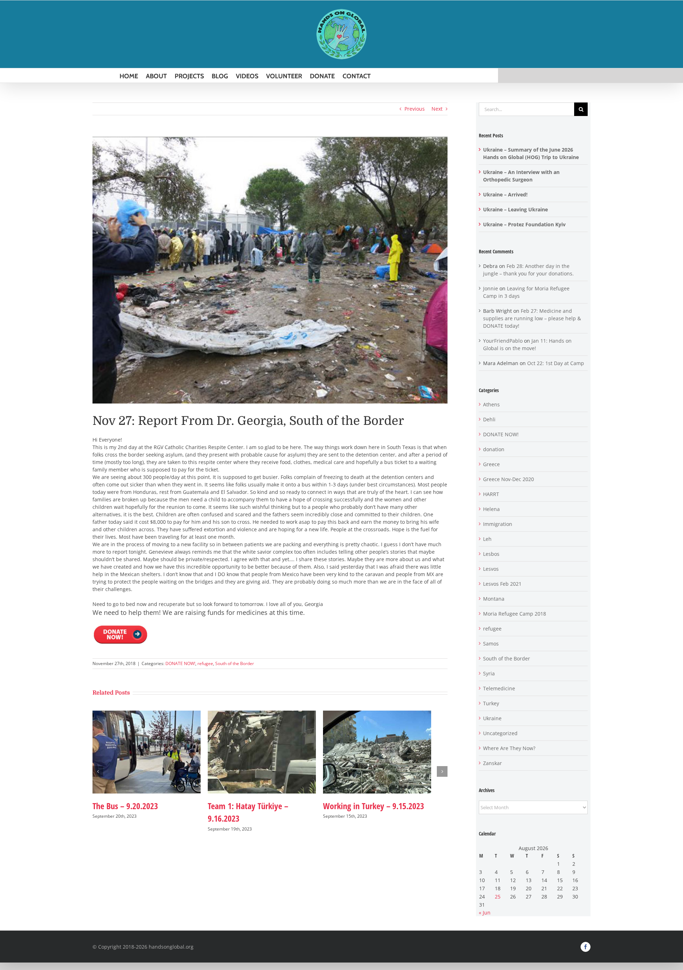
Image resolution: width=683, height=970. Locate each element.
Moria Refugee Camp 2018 (514, 613)
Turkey (491, 703)
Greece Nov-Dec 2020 (508, 479)
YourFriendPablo (503, 340)
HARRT (491, 494)
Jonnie (490, 288)
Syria (489, 673)
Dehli (489, 419)
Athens (491, 404)
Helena (491, 509)
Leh (487, 539)
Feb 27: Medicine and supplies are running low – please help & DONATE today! (532, 318)
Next (437, 108)
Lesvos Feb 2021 (502, 583)
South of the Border (234, 663)
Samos (491, 643)
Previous (414, 108)
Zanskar (492, 763)
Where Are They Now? (509, 748)
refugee (205, 663)
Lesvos (491, 568)
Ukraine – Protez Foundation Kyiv (524, 224)
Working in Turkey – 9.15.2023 (384, 810)
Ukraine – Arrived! (505, 194)
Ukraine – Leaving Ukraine (515, 209)
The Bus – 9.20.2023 (125, 810)
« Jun (485, 912)
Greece (491, 464)
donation (493, 449)
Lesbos (491, 553)
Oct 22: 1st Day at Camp (555, 363)
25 (498, 896)
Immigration (497, 524)
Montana (493, 598)
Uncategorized (500, 733)
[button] (97, 773)
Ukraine (492, 718)
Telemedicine (499, 688)
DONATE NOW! (180, 663)
